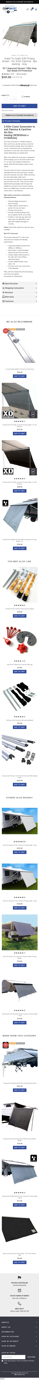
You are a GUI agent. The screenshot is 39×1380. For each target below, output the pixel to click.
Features (9, 301)
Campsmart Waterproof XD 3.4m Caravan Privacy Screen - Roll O (19, 1197)
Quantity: (5, 95)
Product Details (12, 121)
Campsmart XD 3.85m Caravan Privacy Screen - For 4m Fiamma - (19, 425)
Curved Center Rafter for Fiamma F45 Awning (20, 369)
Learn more (33, 85)
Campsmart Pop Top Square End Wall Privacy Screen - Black (19, 1139)
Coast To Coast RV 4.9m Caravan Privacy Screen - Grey (20, 901)
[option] (19, 33)
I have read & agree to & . (19, 1362)
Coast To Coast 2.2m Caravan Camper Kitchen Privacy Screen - (20, 957)
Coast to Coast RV (19, 55)
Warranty (9, 297)
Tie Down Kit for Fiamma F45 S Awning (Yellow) (19, 609)
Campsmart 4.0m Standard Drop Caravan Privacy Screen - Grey (20, 1014)
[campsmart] (10, 9)
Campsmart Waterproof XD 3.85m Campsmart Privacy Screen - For (20, 540)
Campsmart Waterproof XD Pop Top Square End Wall (19, 1083)
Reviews (9, 292)
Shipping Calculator (14, 288)
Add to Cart (19, 106)
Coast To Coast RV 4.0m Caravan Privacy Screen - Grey (20, 845)
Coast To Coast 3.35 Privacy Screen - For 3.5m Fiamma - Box (20, 1254)
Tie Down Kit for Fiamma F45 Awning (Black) (19, 720)
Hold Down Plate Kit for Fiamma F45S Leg (19, 664)
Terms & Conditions (22, 1361)
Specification (11, 283)
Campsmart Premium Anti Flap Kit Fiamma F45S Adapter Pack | (19, 776)
